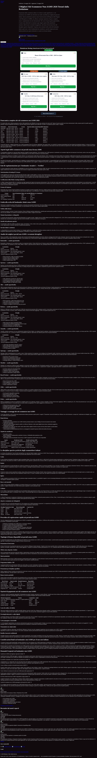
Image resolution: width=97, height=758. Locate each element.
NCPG (23, 746)
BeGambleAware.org (59, 116)
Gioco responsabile (24, 751)
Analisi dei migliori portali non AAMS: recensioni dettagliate (19, 44)
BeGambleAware (16, 746)
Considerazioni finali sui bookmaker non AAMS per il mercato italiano (71, 45)
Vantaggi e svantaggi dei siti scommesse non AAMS (43, 44)
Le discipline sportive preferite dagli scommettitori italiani (67, 44)
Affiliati (11, 751)
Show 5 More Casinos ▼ (48, 113)
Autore (2, 2)
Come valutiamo (16, 751)
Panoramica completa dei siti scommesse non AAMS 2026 (13, 43)
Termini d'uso (7, 751)
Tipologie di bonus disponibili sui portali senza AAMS (20, 45)
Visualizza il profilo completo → (7, 705)
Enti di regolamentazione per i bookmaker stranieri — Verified (65, 43)
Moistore (2, 1)
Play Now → (48, 66)
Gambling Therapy (7, 746)
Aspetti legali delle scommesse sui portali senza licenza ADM (39, 43)
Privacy (2, 751)
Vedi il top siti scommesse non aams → (27, 34)
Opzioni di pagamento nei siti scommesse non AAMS (43, 45)
